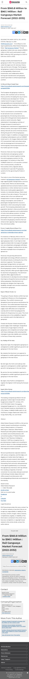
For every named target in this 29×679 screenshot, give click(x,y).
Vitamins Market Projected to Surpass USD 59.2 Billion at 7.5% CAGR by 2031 (13, 622)
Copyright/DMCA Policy (19, 667)
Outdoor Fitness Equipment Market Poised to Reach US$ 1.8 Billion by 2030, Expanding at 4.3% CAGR (14, 631)
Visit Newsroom (6, 613)
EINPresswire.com (6, 44)
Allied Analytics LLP (6, 26)
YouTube (3, 500)
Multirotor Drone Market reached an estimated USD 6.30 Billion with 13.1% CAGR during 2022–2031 (14, 626)
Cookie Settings (19, 669)
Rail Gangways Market (12, 48)
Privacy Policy (9, 669)
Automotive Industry (20, 570)
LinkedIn (3, 498)
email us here (5, 490)
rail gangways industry (13, 179)
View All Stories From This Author (11, 635)
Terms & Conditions (6, 667)
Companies (5, 571)
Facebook (4, 494)
